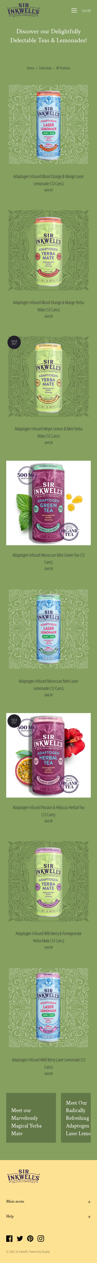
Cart (86, 10)
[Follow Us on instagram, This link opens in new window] (41, 1239)
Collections (45, 67)
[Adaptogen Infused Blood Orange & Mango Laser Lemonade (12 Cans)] (48, 124)
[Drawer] (74, 10)
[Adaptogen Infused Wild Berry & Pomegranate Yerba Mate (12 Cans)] (48, 881)
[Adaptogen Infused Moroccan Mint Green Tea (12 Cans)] (48, 503)
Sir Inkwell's (22, 1251)
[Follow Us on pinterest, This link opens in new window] (30, 1239)
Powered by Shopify (39, 1251)
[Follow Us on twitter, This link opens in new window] (20, 1239)
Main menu (15, 1201)
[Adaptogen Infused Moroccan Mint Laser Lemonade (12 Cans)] (48, 629)
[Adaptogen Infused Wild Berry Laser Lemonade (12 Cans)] (48, 1007)
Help (10, 1216)
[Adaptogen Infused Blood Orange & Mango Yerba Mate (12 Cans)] (48, 250)
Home (30, 67)
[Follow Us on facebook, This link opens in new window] (9, 1239)
